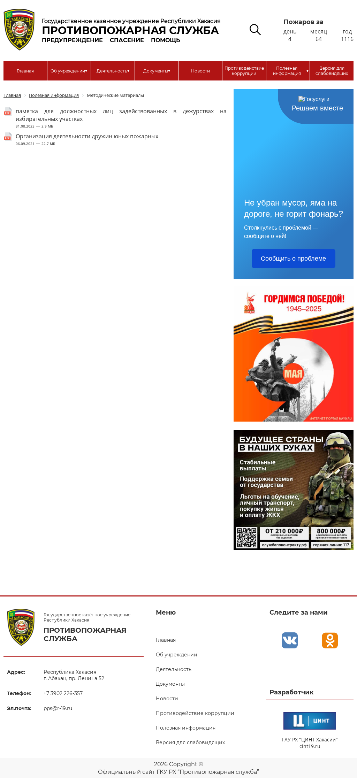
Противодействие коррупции (244, 71)
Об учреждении (69, 71)
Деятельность (113, 71)
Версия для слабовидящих (332, 71)
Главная (25, 71)
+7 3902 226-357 (63, 693)
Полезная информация (291, 71)
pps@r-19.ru (58, 708)
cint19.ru (309, 746)
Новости (200, 71)
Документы (156, 71)
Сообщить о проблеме (293, 258)
